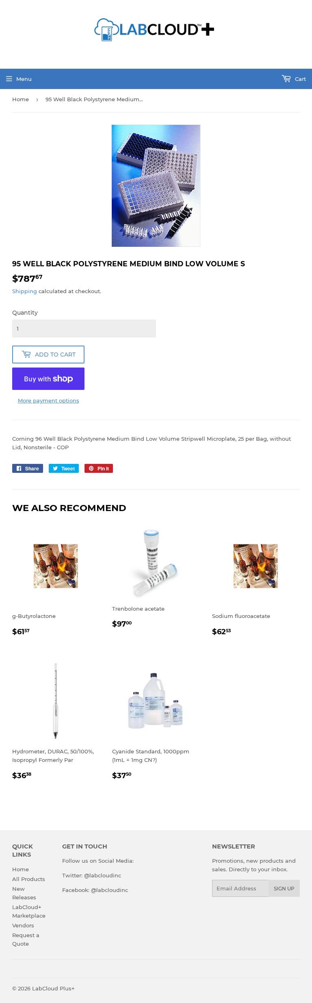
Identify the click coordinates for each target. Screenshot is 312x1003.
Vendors (23, 925)
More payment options (48, 400)
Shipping (24, 291)
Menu (24, 79)
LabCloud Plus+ (53, 988)
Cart (299, 79)
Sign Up (284, 889)
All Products (28, 879)
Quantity (25, 312)
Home (20, 99)
